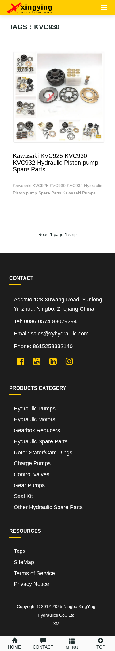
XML (57, 623)
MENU (72, 647)
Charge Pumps (32, 463)
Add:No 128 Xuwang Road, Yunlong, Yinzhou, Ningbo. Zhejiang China (59, 304)
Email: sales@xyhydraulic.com (51, 334)
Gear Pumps (29, 485)
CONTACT (43, 647)
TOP (100, 647)
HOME (14, 647)
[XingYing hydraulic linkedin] (51, 361)
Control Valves (31, 474)
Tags (19, 551)
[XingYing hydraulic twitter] (18, 361)
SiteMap (24, 562)
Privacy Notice (31, 584)
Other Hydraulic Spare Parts (48, 507)
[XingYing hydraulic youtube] (34, 361)
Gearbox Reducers (37, 430)
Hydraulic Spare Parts (40, 441)
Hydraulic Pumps (35, 409)
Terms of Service (34, 573)
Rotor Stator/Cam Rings (43, 452)
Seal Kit (23, 496)
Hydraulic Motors (34, 419)
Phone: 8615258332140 (43, 346)
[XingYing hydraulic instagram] (67, 361)
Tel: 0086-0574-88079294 (45, 321)
